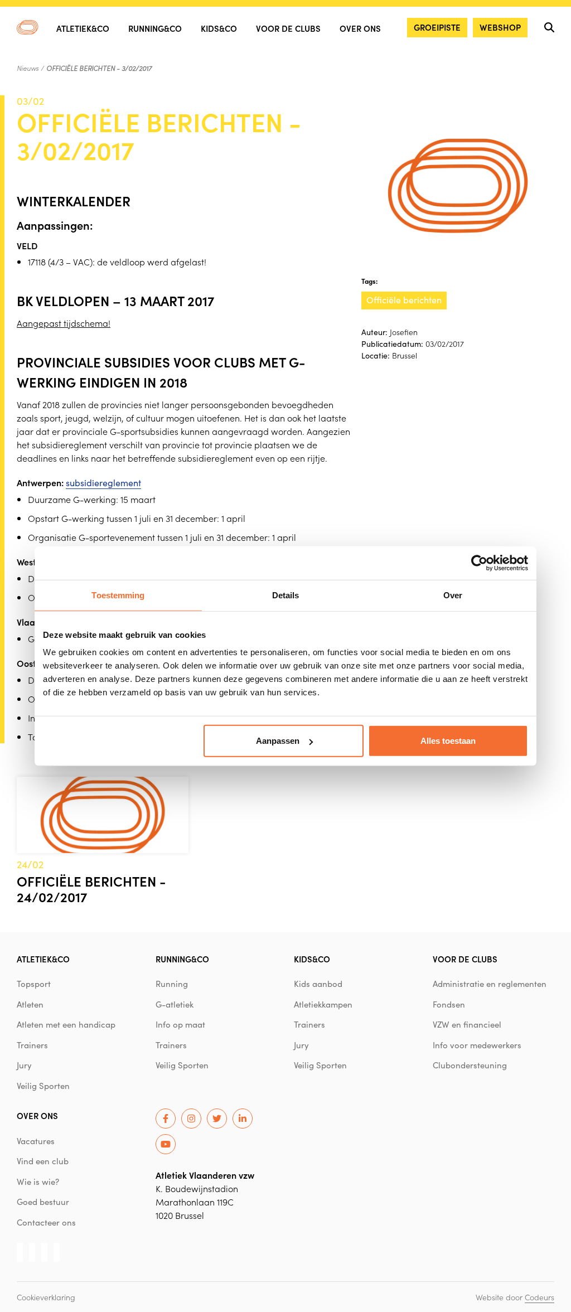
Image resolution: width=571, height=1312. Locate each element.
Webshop (500, 27)
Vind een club (43, 1160)
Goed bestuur (43, 1201)
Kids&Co (219, 28)
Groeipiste (437, 27)
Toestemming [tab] (117, 594)
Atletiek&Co (82, 28)
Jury (24, 1065)
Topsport (34, 983)
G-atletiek (174, 1004)
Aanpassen (277, 740)
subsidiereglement (103, 482)
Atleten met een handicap (66, 1024)
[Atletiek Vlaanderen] (27, 27)
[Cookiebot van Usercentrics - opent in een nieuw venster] (479, 562)
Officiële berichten (404, 300)
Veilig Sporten (43, 1085)
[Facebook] (166, 1118)
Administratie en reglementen (489, 983)
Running (172, 983)
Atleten (30, 1004)
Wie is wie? (38, 1181)
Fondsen (449, 1004)
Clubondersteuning (470, 1065)
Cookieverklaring (46, 1297)
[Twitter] (217, 1118)
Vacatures (36, 1140)
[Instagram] (191, 1118)
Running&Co (155, 28)
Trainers (32, 1044)
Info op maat (180, 1024)
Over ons (360, 28)
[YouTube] (166, 1144)
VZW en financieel (467, 1024)
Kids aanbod (318, 983)
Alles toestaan (448, 740)
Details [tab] (285, 594)
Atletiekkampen (323, 1004)
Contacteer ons (46, 1222)
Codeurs (539, 1297)
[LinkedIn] (243, 1118)
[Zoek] (549, 27)
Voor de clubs (288, 28)
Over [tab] (452, 594)
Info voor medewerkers (477, 1044)
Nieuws (27, 68)
